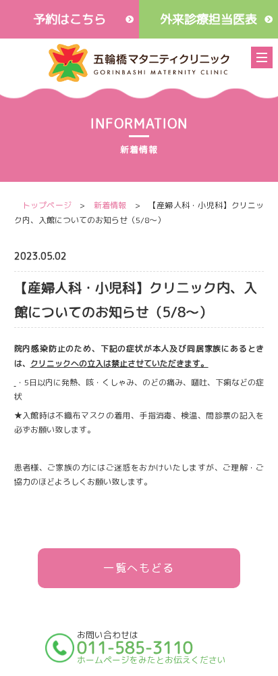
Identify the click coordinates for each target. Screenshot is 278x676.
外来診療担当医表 (208, 19)
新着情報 (109, 205)
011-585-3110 (135, 647)
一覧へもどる (139, 567)
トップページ (47, 205)
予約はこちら (69, 19)
